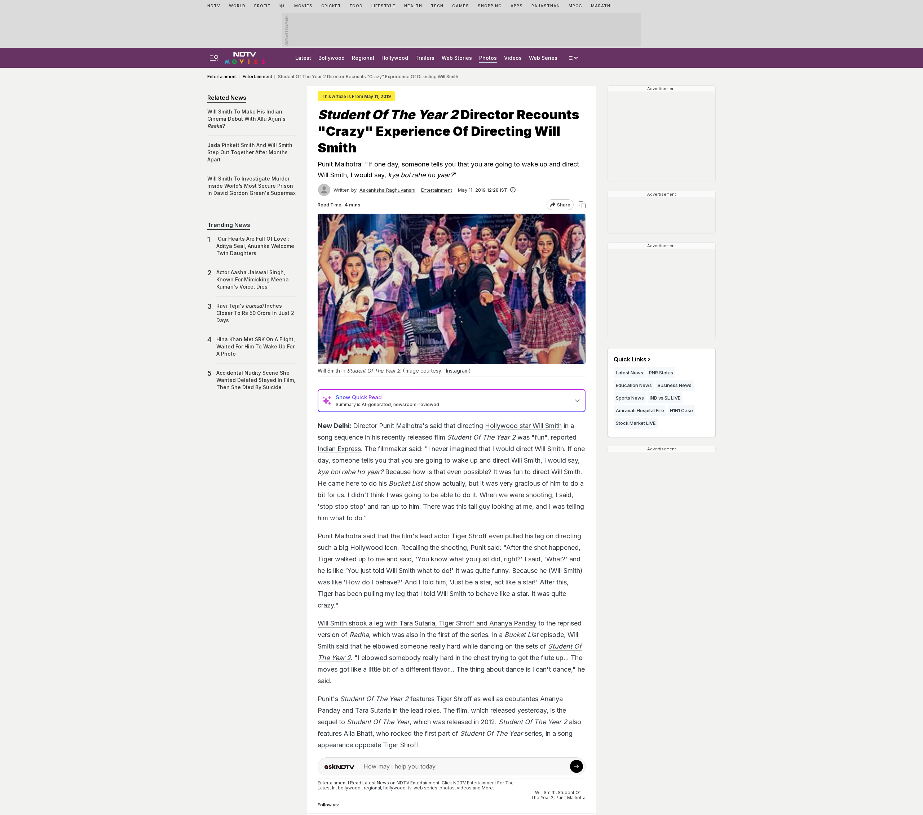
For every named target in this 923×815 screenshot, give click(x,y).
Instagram (457, 371)
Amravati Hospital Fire (640, 410)
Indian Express (339, 449)
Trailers (424, 58)
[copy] (582, 204)
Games (460, 5)
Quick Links (630, 359)
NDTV (213, 5)
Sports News (630, 398)
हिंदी (282, 5)
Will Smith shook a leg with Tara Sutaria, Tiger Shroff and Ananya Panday (427, 623)
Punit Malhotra (571, 797)
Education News (634, 385)
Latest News (629, 372)
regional (372, 787)
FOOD (356, 5)
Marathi (601, 5)
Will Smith (545, 792)
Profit (262, 5)
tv (409, 787)
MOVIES (303, 5)
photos (447, 787)
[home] (245, 57)
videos (464, 787)
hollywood (394, 787)
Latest (303, 58)
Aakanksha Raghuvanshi (387, 190)
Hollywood (394, 58)
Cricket (331, 5)
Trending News (228, 224)
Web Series (543, 58)
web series (425, 787)
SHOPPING (490, 5)
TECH (437, 5)
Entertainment (436, 190)
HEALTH (413, 5)
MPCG (575, 5)
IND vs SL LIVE (665, 398)
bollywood (349, 787)
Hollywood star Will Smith (523, 425)
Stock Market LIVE (635, 423)
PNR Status (661, 372)
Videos (513, 58)
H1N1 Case (681, 410)
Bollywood (331, 58)
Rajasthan (545, 5)
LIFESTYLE (383, 5)
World (237, 5)
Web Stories (457, 58)
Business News (675, 385)
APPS (517, 5)
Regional (363, 58)
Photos (488, 58)
